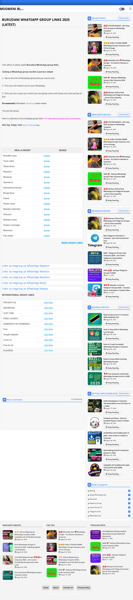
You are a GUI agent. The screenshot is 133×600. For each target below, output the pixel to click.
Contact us (68, 587)
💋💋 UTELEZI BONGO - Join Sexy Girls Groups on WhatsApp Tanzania (116, 28)
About (56, 587)
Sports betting (28, 125)
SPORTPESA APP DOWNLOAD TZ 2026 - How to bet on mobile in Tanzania (116, 435)
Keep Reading (113, 37)
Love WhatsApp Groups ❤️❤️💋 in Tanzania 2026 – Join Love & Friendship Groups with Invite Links (28, 561)
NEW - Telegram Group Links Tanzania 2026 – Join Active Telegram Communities (115, 255)
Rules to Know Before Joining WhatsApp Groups (115, 360)
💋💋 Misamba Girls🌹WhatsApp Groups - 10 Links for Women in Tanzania (117, 63)
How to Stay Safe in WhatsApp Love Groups (116, 330)
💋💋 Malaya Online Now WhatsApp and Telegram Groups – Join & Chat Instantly (116, 95)
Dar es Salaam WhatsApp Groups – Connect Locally (28, 573)
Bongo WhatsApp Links (110, 495)
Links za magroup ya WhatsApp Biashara (26, 277)
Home (45, 587)
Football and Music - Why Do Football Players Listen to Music (116, 419)
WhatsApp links (110, 516)
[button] (72, 242)
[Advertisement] (42, 45)
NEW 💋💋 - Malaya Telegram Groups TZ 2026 (115, 271)
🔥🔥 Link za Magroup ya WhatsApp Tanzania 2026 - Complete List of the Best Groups (28, 534)
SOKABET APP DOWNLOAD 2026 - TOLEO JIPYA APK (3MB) (117, 466)
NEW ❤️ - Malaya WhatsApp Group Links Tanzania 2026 (115, 78)
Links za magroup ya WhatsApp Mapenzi (25, 265)
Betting (110, 491)
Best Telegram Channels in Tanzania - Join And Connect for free (116, 238)
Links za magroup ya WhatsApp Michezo (25, 271)
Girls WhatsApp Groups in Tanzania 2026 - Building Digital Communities (27, 547)
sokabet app (30, 103)
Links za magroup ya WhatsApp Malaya (25, 288)
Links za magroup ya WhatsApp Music (24, 283)
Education (110, 499)
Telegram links (110, 512)
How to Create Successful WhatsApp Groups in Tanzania (116, 345)
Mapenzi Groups (110, 503)
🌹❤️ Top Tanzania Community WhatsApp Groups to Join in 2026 (117, 375)
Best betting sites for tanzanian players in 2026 (116, 451)
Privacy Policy (84, 587)
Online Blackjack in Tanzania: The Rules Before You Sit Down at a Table (117, 403)
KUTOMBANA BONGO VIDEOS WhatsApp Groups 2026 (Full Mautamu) (114, 533)
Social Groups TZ (110, 507)
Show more (124, 18)
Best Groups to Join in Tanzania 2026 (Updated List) (116, 316)
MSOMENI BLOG (13, 9)
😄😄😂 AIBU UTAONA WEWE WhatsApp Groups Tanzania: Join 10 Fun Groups (117, 45)
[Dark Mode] (130, 8)
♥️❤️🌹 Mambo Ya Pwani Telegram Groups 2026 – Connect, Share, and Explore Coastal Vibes (117, 287)
